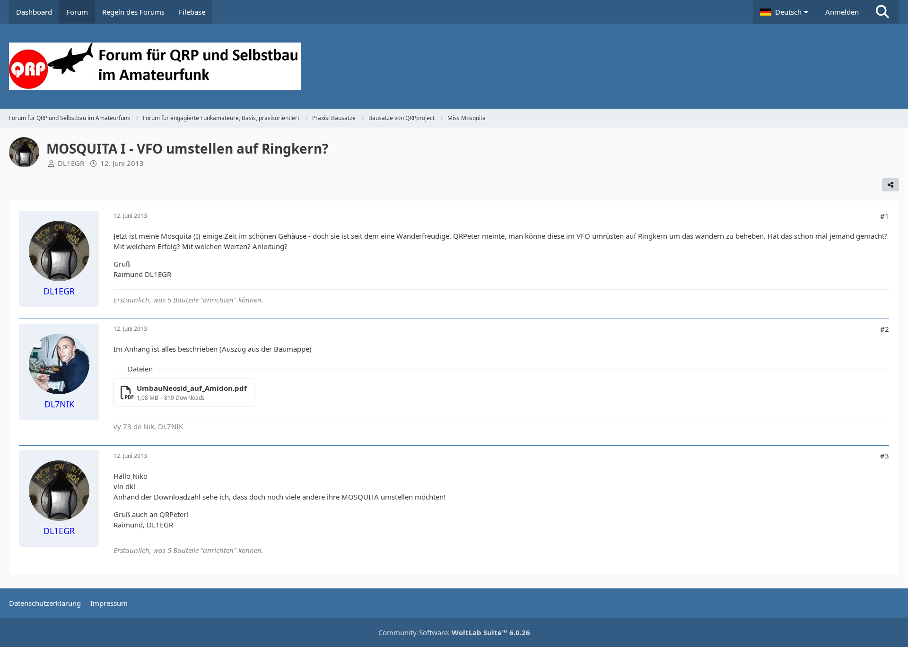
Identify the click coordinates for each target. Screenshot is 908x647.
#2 (884, 329)
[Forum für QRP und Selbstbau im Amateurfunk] (454, 66)
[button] (785, 12)
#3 (884, 455)
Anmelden (842, 12)
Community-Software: (454, 632)
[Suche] (882, 12)
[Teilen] (890, 184)
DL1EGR (71, 163)
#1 (884, 216)
